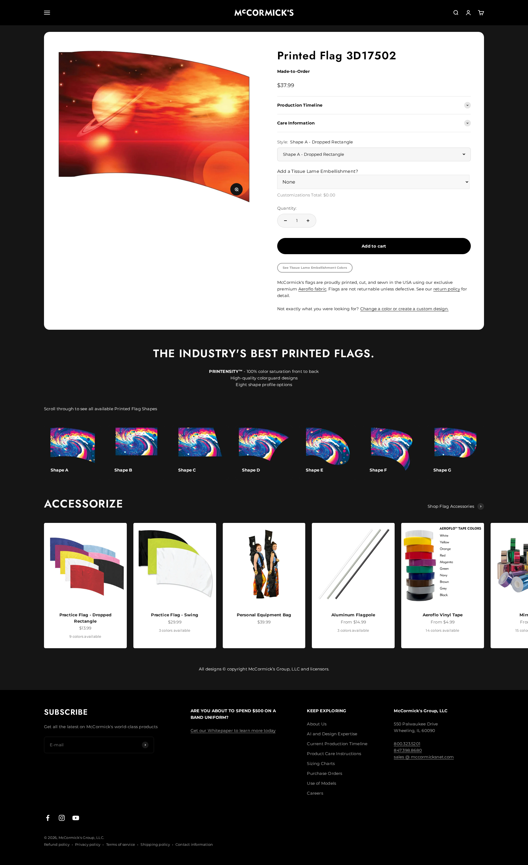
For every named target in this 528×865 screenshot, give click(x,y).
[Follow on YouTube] (75, 818)
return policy (446, 289)
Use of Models (321, 783)
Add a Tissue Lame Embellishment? (317, 171)
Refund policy (57, 844)
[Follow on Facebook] (47, 818)
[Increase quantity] (308, 220)
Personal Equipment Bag (264, 614)
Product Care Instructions (334, 753)
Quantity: (286, 208)
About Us (316, 724)
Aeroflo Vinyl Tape (443, 614)
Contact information (194, 844)
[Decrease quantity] (285, 220)
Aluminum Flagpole (353, 614)
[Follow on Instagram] (61, 818)
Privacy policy (87, 844)
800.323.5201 (407, 743)
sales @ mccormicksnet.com (424, 756)
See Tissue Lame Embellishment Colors (315, 268)
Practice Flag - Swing (174, 614)
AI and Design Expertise (332, 733)
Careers (315, 793)
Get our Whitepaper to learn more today (233, 730)
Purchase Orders (324, 773)
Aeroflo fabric (312, 289)
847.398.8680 (408, 750)
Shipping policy (155, 844)
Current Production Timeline (337, 743)
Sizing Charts (321, 763)
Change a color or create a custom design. (404, 308)
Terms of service (120, 844)
